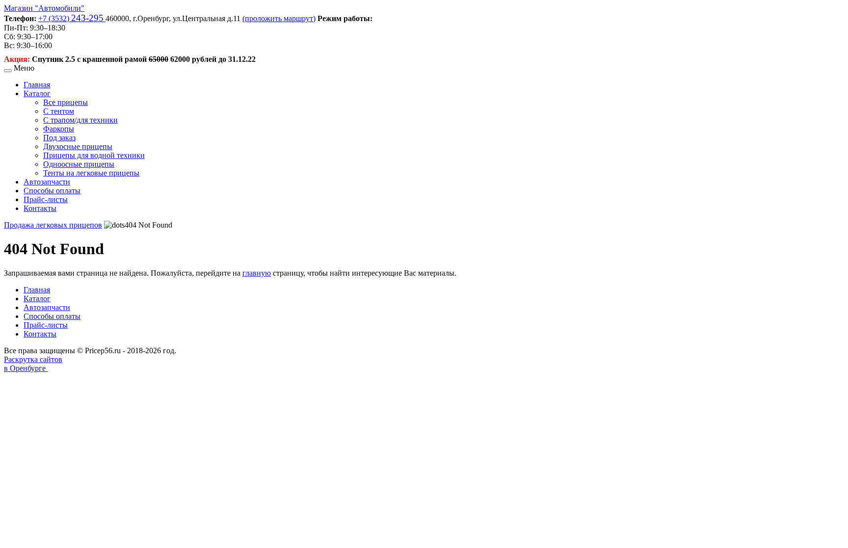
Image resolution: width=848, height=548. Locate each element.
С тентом (58, 111)
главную (256, 273)
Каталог (37, 93)
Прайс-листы (46, 199)
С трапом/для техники (80, 120)
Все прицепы (65, 102)
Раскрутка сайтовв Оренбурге (33, 363)
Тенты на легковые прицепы (91, 173)
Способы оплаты (52, 190)
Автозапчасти (47, 182)
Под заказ (59, 137)
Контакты (40, 208)
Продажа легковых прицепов (53, 225)
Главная (37, 84)
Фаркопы (58, 129)
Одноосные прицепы (78, 164)
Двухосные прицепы (77, 146)
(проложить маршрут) (279, 18)
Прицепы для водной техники (94, 155)
